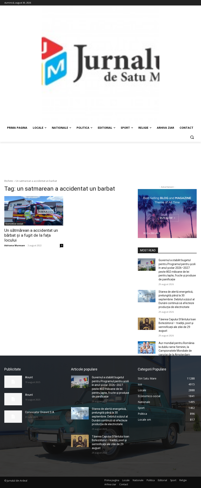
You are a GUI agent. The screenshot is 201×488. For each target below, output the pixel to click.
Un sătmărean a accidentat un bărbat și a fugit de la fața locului (31, 235)
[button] (192, 137)
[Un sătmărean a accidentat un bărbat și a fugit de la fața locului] (33, 210)
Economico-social (14, 223)
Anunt (29, 377)
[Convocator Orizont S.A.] (13, 416)
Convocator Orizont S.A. (40, 412)
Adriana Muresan (14, 245)
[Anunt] (13, 382)
